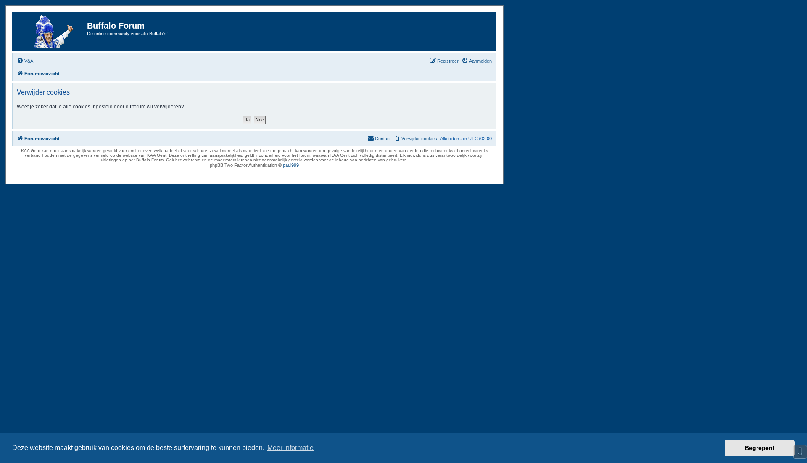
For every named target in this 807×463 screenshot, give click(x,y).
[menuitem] (25, 61)
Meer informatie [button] (290, 447)
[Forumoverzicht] (51, 32)
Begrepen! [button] (760, 448)
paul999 (291, 165)
